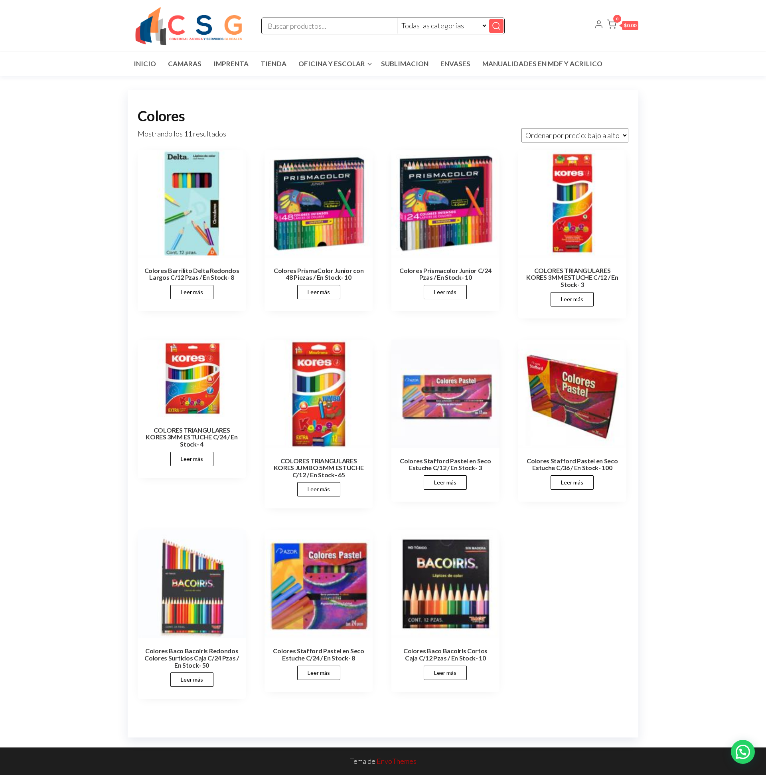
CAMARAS (184, 63)
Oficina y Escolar (331, 63)
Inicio (145, 63)
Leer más (192, 292)
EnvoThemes (397, 761)
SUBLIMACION (404, 63)
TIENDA (273, 63)
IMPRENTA (231, 63)
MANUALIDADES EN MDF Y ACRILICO (542, 63)
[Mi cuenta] (599, 25)
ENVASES (455, 63)
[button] (622, 26)
